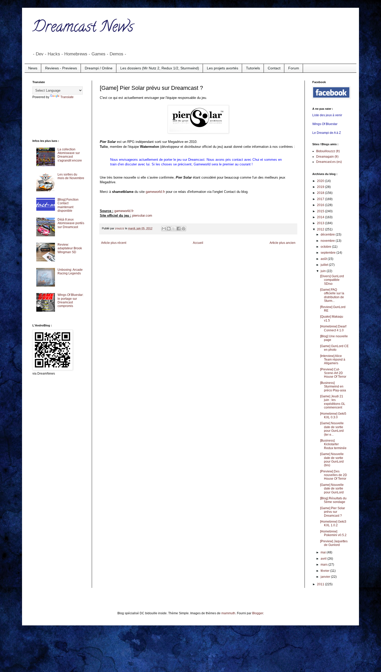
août (324, 259)
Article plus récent (113, 243)
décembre (328, 234)
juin (324, 271)
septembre (328, 252)
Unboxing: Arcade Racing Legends (70, 271)
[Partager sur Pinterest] (183, 228)
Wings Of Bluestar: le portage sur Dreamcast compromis (70, 300)
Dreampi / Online (98, 68)
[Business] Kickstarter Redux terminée (333, 444)
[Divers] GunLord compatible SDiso (332, 280)
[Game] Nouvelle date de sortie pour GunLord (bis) (332, 459)
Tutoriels (253, 68)
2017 (321, 199)
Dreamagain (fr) (327, 156)
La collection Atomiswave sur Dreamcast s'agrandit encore (70, 155)
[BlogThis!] (168, 228)
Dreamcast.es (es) (329, 162)
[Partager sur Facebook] (178, 228)
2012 (321, 229)
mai (324, 552)
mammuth (228, 613)
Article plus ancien (282, 243)
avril (324, 558)
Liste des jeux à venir (327, 115)
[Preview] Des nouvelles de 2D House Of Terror (333, 475)
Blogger (257, 613)
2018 (321, 193)
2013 (321, 223)
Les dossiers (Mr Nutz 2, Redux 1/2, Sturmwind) (159, 68)
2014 (321, 217)
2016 (321, 205)
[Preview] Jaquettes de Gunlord (334, 543)
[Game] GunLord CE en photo (334, 348)
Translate (67, 97)
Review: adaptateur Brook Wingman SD (70, 248)
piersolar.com (142, 215)
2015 (321, 211)
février (325, 571)
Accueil (198, 243)
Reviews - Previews (61, 68)
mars (324, 564)
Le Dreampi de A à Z (326, 133)
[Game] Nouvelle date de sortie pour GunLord (332, 488)
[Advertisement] (53, 118)
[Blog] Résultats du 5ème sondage (333, 500)
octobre (326, 247)
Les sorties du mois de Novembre (71, 176)
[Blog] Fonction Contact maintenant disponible (68, 205)
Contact (274, 68)
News (32, 68)
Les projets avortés (222, 68)
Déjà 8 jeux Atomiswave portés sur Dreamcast (71, 223)
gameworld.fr (155, 192)
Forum (293, 68)
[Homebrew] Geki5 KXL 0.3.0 (333, 415)
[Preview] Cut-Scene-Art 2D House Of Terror (333, 373)
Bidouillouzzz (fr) (328, 151)
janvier (326, 577)
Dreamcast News (82, 28)
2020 (321, 181)
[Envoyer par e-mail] (163, 228)
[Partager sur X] (173, 228)
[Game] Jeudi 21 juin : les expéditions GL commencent (332, 402)
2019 (321, 187)
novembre (328, 241)
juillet (325, 265)
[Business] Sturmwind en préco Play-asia (333, 386)
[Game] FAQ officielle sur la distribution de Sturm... (332, 295)
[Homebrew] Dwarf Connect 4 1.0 (333, 328)
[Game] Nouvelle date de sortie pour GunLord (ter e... (332, 428)
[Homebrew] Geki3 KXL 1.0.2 (333, 523)
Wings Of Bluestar (324, 124)
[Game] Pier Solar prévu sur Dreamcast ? (332, 511)
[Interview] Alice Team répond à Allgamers (332, 359)
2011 (321, 584)
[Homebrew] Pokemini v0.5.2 (333, 533)
